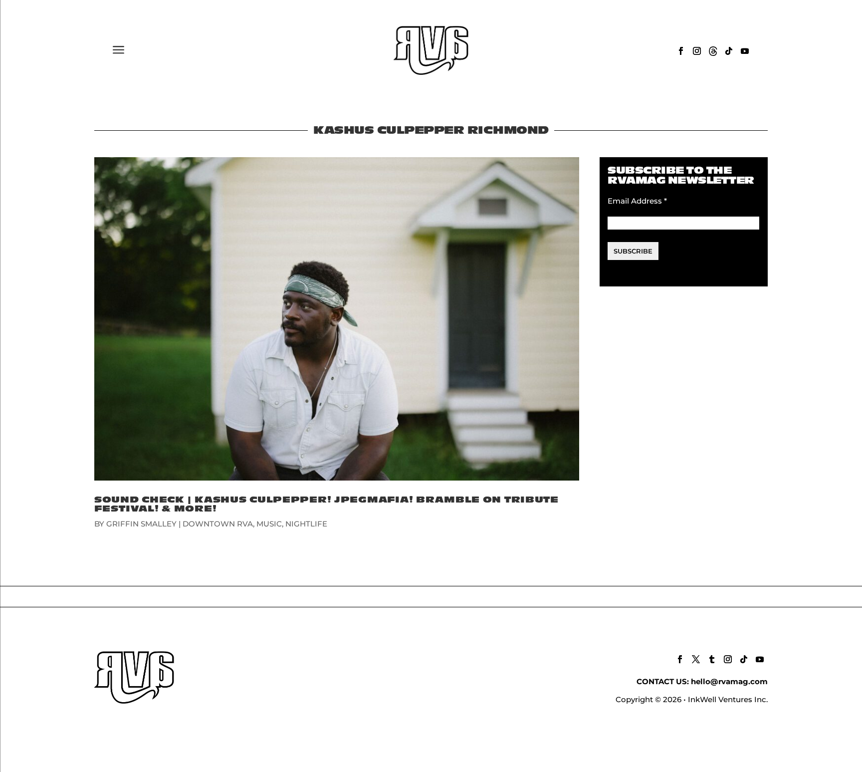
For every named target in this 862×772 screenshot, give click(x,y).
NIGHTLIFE (306, 523)
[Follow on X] (696, 659)
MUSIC (269, 523)
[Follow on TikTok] (729, 51)
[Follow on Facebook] (681, 51)
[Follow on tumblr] (712, 659)
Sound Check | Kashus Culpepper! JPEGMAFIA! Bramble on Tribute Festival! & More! (326, 504)
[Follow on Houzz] (713, 51)
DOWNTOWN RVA (218, 523)
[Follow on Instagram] (697, 51)
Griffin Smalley (141, 523)
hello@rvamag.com (729, 681)
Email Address (637, 201)
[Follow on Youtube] (745, 51)
